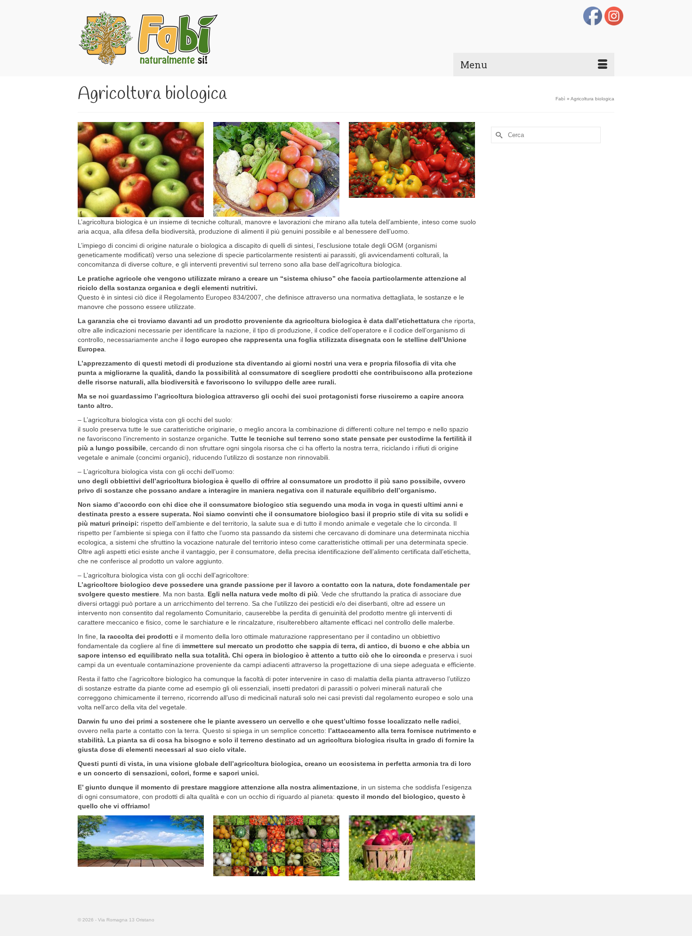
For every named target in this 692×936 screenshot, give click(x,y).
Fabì (560, 98)
